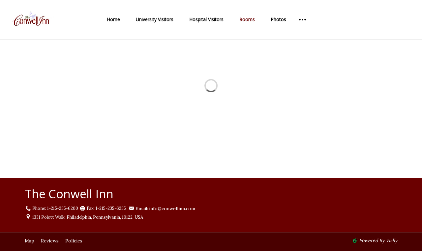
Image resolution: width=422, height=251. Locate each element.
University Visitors (154, 19)
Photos (278, 19)
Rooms (247, 19)
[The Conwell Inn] (43, 19)
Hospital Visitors (206, 19)
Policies (73, 241)
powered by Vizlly (378, 240)
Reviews (50, 241)
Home (113, 19)
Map (29, 241)
